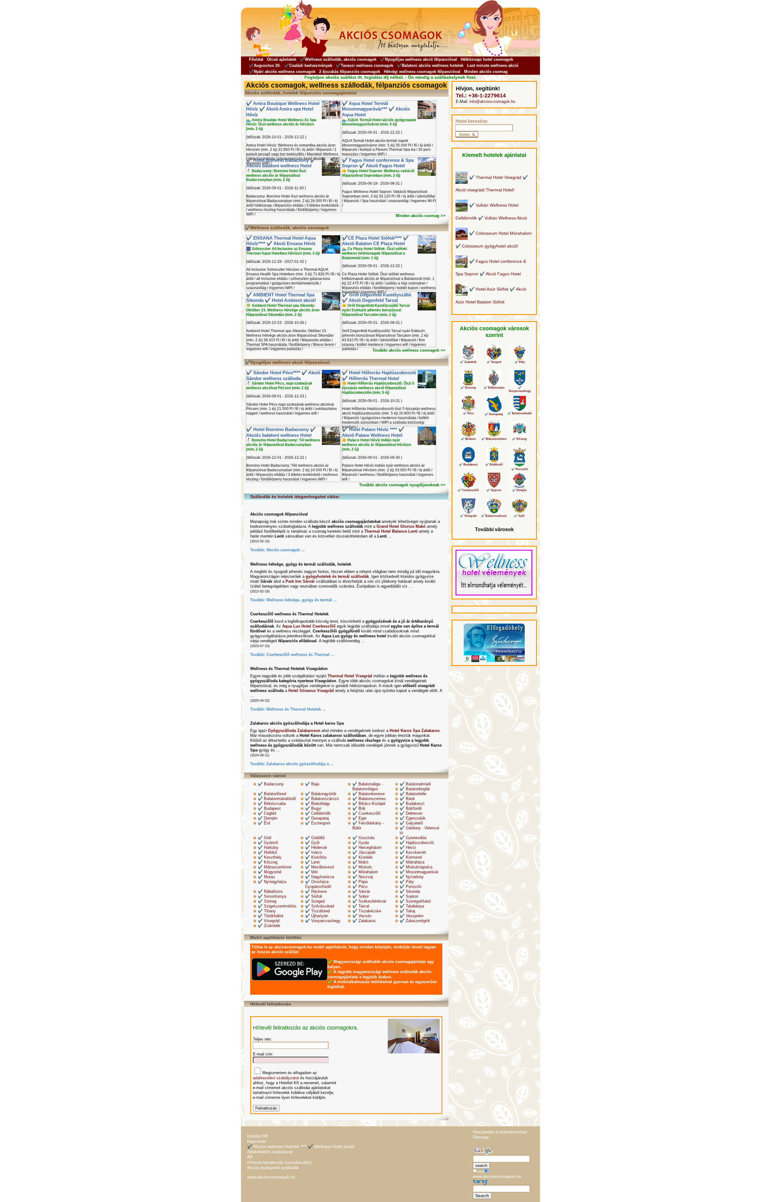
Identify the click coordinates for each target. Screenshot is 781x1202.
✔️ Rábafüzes (270, 891)
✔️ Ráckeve (316, 891)
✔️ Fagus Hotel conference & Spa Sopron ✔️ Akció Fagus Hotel (378, 162)
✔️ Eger (359, 818)
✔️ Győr (312, 842)
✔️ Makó (360, 862)
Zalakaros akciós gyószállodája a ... (300, 764)
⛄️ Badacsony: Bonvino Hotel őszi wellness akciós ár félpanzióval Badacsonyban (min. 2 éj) (276, 175)
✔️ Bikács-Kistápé (368, 803)
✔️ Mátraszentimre (274, 867)
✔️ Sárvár (361, 891)
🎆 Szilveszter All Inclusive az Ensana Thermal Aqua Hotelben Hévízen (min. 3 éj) (283, 251)
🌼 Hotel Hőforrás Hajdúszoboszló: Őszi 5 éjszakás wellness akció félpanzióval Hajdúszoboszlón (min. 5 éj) (378, 388)
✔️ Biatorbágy (317, 803)
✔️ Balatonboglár (415, 789)
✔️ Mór (311, 872)
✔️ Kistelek (362, 857)
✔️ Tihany (267, 911)
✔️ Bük (358, 808)
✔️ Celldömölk (318, 813)
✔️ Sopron (409, 896)
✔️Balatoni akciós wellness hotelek (430, 65)
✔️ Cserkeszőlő (366, 813)
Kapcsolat (256, 1141)
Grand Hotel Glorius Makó (401, 526)
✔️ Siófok (313, 896)
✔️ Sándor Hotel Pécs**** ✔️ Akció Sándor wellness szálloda (283, 375)
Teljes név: (262, 1039)
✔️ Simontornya (272, 896)
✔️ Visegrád (268, 920)
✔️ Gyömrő (268, 842)
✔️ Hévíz (408, 847)
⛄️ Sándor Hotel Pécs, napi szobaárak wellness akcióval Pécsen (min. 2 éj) (279, 385)
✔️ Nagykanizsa (319, 876)
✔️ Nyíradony (412, 876)
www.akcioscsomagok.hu (271, 1177)
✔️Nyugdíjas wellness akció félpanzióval (418, 59)
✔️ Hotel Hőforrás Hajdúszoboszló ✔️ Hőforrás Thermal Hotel (379, 375)
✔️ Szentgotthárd (415, 901)
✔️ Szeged (315, 901)
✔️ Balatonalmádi (415, 784)
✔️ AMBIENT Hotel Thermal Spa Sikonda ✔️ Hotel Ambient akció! (281, 297)
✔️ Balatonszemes (369, 798)
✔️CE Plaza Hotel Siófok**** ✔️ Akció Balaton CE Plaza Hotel (375, 240)
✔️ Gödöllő (315, 837)
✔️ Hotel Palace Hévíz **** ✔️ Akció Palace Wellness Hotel (373, 432)
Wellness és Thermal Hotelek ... (296, 709)
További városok (494, 529)
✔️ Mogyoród (269, 872)
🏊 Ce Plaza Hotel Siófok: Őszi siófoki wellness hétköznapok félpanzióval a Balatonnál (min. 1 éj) (374, 253)
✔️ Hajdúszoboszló (417, 842)
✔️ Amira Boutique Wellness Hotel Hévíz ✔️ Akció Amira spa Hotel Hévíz (282, 109)
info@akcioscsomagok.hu (492, 101)
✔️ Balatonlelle (413, 793)
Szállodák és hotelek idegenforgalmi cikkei (294, 496)
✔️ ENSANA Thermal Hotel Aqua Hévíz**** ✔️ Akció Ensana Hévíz (281, 240)
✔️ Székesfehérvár (369, 901)
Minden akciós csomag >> (420, 215)
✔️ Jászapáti (364, 852)
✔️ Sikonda (410, 891)
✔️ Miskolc (362, 867)
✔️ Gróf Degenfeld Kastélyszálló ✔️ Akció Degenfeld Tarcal (376, 297)
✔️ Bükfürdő (411, 808)
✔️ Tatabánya (412, 906)
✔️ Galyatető (411, 823)
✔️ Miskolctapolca (416, 867)
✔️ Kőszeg (267, 862)
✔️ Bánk (407, 798)
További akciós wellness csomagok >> (409, 350)
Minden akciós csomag (486, 71)
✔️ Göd (264, 837)
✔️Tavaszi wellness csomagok (364, 65)
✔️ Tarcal (360, 906)
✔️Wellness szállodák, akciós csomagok (338, 59)
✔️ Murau (266, 876)
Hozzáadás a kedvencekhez (500, 1131)
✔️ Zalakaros (364, 920)
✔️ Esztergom (317, 823)
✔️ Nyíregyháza (272, 881)
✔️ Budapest (269, 808)
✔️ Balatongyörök (321, 793)
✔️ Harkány (268, 847)
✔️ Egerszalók (413, 818)
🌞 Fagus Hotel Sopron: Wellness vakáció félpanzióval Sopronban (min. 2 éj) (378, 173)
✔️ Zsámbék (269, 925)
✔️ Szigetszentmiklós (277, 906)
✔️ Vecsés (362, 916)
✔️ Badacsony (271, 784)
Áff (249, 1156)
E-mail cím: (263, 1054)
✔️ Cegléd (267, 813)
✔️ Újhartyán (316, 916)
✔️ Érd (264, 823)
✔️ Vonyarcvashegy (322, 920)
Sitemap (481, 1137)
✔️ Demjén (267, 818)
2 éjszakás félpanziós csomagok (349, 71)
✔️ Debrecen (411, 813)
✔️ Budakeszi (412, 803)
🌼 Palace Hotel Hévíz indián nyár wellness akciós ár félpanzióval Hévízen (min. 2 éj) (376, 444)
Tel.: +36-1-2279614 (481, 95)
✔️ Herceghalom (367, 847)
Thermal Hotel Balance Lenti (391, 531)
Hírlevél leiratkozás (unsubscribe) (279, 1162)
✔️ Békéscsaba (272, 803)
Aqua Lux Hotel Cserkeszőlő (309, 626)
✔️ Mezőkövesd (319, 867)
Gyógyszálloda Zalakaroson (294, 730)
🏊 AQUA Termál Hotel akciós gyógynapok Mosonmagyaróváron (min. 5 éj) (379, 122)
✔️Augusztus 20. (265, 65)
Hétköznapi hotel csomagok (487, 59)
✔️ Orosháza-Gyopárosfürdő (318, 884)
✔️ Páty (407, 881)
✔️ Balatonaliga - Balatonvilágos (367, 786)
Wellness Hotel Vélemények (482, 591)
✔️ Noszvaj (362, 876)
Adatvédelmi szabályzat (270, 1151)
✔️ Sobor (360, 896)
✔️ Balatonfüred (272, 793)
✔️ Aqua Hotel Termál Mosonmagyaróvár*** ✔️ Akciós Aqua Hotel (376, 109)
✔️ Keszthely (270, 857)
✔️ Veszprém (411, 916)
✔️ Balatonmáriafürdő (277, 798)
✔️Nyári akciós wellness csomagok (282, 71)
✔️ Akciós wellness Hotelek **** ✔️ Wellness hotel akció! (301, 1146)
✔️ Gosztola (363, 837)
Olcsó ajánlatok (281, 59)
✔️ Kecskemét (413, 852)
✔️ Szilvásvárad (319, 906)
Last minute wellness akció (492, 65)
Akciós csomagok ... (285, 550)
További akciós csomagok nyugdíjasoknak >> (402, 485)
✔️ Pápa (360, 881)
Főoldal (256, 59)
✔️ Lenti (312, 862)
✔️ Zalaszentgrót (415, 920)
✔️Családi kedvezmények (308, 65)
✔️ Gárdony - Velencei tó (419, 830)
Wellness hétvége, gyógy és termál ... (301, 600)
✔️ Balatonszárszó (322, 798)
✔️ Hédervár (316, 847)
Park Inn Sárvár (300, 581)
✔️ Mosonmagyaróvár (419, 872)
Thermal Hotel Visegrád (350, 676)
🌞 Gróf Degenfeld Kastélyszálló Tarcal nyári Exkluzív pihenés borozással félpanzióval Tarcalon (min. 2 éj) (376, 310)
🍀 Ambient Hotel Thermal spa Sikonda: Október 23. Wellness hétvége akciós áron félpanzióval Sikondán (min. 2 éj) (282, 310)
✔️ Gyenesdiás (413, 837)
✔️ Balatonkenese (368, 793)
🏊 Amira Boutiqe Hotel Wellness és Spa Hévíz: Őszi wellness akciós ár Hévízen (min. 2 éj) (281, 124)
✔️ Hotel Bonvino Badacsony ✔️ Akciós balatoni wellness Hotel (281, 162)
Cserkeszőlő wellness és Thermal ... (300, 654)
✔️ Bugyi (313, 808)
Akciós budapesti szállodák (273, 1167)
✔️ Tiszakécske (366, 911)
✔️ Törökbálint (270, 916)
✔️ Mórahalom (365, 872)
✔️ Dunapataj (317, 818)
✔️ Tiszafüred (317, 911)
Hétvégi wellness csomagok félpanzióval (422, 71)
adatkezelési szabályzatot (276, 1078)
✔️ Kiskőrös (316, 857)
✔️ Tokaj (407, 911)
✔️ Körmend (411, 857)
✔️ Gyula (360, 842)
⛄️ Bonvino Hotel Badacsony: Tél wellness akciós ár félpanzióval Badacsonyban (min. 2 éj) (283, 444)
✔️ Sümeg (267, 901)
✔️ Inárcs (313, 852)
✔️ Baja (312, 784)
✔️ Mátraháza (412, 862)
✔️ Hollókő (267, 852)
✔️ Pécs (360, 886)
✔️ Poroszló (410, 886)
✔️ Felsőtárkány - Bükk (368, 825)
